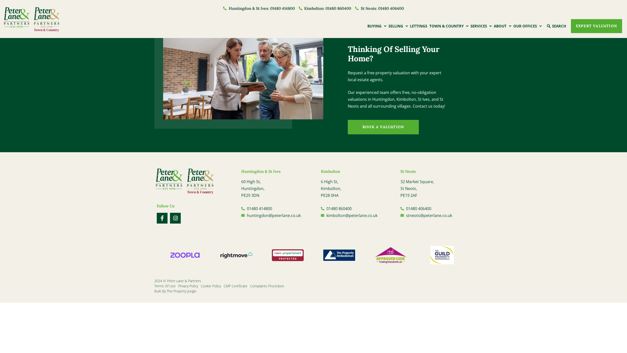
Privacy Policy (188, 286)
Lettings (418, 26)
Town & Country (446, 26)
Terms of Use (165, 286)
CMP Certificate (235, 286)
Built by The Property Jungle (175, 291)
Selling (395, 26)
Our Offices (525, 26)
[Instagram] (175, 218)
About (500, 26)
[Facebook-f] (162, 218)
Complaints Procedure (267, 286)
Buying (374, 26)
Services (478, 26)
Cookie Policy (211, 286)
